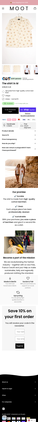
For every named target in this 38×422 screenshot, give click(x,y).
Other (4, 395)
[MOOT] (19, 8)
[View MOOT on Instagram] (3, 408)
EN (31, 420)
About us (5, 382)
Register (19, 346)
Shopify (23, 414)
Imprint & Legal (7, 388)
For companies (7, 402)
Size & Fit (5, 135)
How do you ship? (8, 143)
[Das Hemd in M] (6, 69)
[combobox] (31, 420)
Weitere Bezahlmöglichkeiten (28, 115)
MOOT (9, 414)
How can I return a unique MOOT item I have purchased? (16, 149)
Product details (8, 131)
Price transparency (9, 139)
